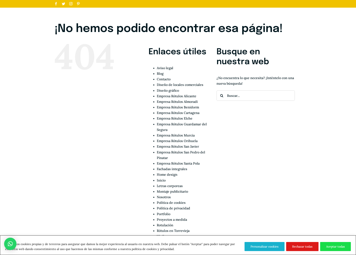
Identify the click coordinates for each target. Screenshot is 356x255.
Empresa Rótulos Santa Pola (178, 163)
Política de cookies (171, 202)
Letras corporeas (170, 186)
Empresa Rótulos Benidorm (178, 107)
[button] (10, 244)
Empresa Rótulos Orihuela (177, 141)
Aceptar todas (335, 246)
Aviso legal (165, 68)
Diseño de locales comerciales (180, 85)
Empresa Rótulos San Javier (178, 146)
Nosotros (164, 197)
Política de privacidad (173, 208)
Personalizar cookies (265, 246)
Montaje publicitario (172, 191)
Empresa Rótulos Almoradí (177, 102)
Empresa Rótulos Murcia (176, 135)
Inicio (161, 180)
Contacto (164, 79)
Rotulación (165, 225)
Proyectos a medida (172, 219)
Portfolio (163, 214)
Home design (167, 174)
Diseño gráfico (168, 90)
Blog (160, 73)
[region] (178, 245)
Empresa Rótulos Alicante (176, 96)
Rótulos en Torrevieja (173, 231)
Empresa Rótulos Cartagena (178, 113)
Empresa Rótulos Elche (174, 118)
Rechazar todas (302, 246)
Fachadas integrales (172, 169)
